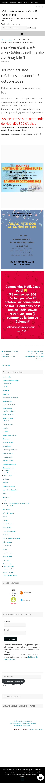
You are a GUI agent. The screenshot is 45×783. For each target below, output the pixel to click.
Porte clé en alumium (9, 531)
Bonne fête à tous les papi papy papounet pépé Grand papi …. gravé (10, 353)
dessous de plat (8, 442)
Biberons (6, 394)
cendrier (5, 428)
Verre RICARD (7, 556)
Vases (5, 549)
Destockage (7, 446)
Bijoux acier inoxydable (10, 397)
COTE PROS (34, 2)
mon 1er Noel (8, 506)
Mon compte (6, 365)
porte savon (8, 475)
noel (4, 501)
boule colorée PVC (9, 405)
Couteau (6, 470)
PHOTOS (26, 2)
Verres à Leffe (8, 569)
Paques (5, 520)
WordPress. (39, 729)
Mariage (5, 483)
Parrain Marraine (8, 524)
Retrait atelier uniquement (11, 538)
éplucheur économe (10, 473)
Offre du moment (8, 513)
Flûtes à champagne (9, 464)
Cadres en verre (8, 424)
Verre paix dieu (9, 566)
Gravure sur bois (8, 468)
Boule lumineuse (8, 414)
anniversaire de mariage (11, 380)
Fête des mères (8, 453)
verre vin (6, 560)
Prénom (7, 622)
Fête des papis (8, 457)
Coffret (5, 431)
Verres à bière (7, 564)
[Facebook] (36, 6)
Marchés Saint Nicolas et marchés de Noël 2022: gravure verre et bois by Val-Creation (34, 355)
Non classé (6, 509)
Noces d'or (7, 383)
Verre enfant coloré (10, 575)
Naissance (6, 497)
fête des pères (8, 461)
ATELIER (20, 2)
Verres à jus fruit (8, 572)
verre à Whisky (8, 553)
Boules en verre (8, 418)
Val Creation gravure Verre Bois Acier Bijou (21, 13)
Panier (5, 517)
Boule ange (7, 421)
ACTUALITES (4, 2)
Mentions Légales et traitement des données (22, 723)
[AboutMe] (42, 6)
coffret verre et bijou (9, 435)
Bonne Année (7, 401)
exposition (8, 40)
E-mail (7, 630)
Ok (22, 779)
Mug (4, 493)
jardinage (6, 479)
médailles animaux (9, 486)
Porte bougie (7, 527)
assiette (5, 387)
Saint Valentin (7, 542)
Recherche (31, 28)
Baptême (6, 390)
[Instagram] (39, 6)
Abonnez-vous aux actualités (13, 681)
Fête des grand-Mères (10, 450)
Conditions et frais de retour (22, 725)
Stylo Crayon (7, 546)
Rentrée (5, 535)
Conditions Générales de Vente (23, 721)
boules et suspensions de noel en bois (16, 503)
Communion (6, 439)
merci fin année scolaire (10, 490)
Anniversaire (7, 377)
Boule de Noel (7, 408)
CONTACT (13, 2)
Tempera (31, 729)
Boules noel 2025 (9, 411)
